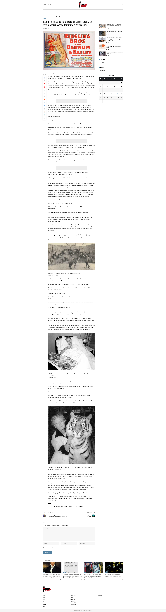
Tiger (76, 506)
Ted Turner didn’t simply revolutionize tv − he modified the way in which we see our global (113, 576)
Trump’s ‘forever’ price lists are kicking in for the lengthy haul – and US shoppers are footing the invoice (114, 39)
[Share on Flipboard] (44, 84)
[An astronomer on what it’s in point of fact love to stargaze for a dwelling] (102, 33)
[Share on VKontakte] (44, 102)
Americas (55, 506)
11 (104, 90)
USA (44, 18)
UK (108, 34)
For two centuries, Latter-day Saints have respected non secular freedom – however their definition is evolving (51, 576)
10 (100, 90)
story (73, 506)
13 (111, 90)
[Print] (44, 118)
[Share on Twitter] (44, 80)
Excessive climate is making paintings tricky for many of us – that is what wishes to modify (114, 46)
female (62, 506)
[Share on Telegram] (44, 105)
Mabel (69, 506)
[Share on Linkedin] (44, 93)
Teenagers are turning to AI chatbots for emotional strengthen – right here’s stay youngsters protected (113, 25)
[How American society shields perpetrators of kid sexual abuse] (102, 54)
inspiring (65, 506)
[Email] (44, 111)
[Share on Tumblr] (44, 96)
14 (114, 90)
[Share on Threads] (44, 108)
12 (107, 90)
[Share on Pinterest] (44, 87)
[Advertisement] (71, 101)
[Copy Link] (44, 115)
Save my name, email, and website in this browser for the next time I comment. (59, 547)
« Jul (100, 104)
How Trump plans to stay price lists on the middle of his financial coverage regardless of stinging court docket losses (93, 576)
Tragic (78, 506)
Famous (58, 506)
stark (71, 506)
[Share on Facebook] (44, 77)
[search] (121, 4)
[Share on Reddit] (44, 99)
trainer (81, 506)
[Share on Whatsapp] (44, 90)
